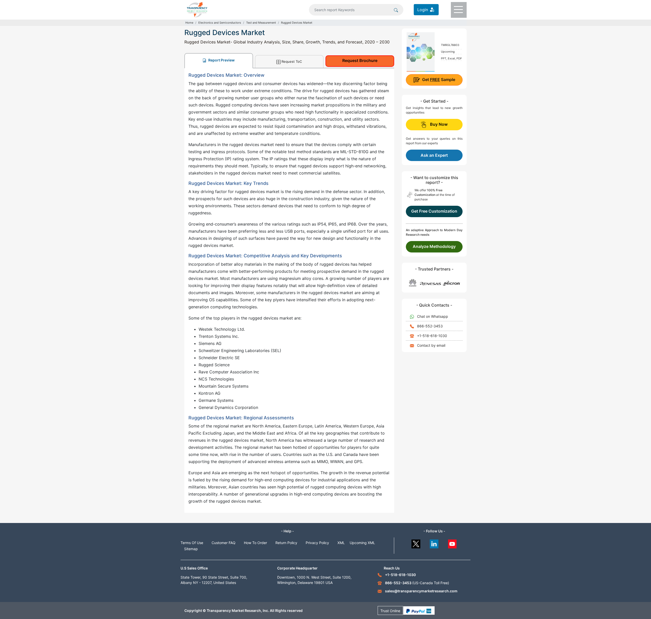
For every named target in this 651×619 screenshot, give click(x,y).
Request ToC (292, 61)
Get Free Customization (434, 211)
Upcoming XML (362, 543)
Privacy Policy (317, 543)
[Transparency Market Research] (197, 9)
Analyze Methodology (434, 246)
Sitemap (191, 549)
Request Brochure (359, 60)
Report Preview (221, 60)
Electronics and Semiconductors (219, 22)
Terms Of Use (192, 543)
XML (341, 543)
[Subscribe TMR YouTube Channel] (452, 542)
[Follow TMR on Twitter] (415, 542)
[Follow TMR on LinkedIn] (434, 542)
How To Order (255, 543)
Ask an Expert (434, 155)
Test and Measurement (261, 22)
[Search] (396, 9)
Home (189, 22)
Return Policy (286, 543)
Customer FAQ (223, 543)
